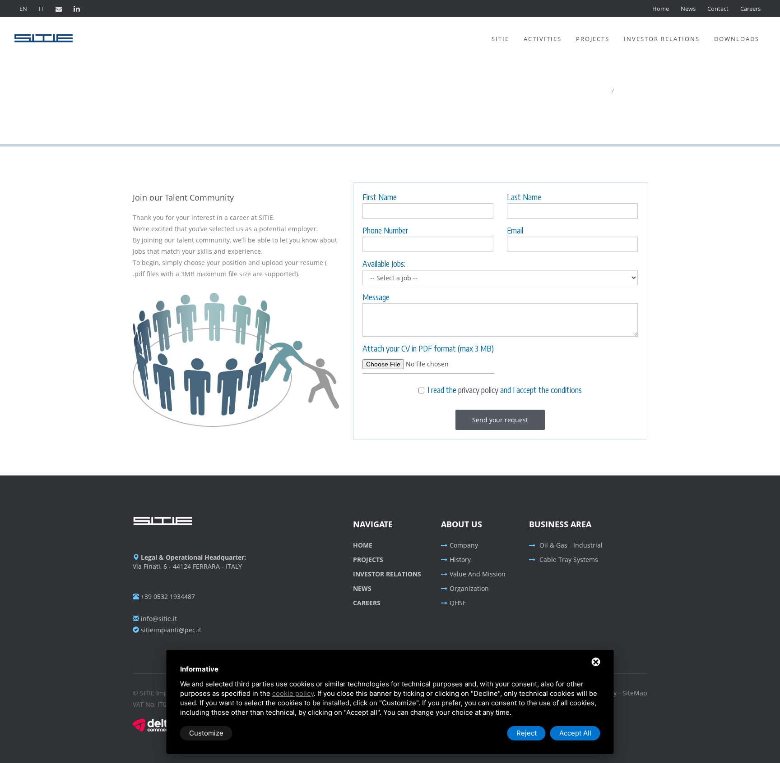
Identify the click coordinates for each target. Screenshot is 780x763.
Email (515, 230)
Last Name (524, 197)
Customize (206, 733)
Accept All (575, 733)
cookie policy (293, 693)
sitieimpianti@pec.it (170, 630)
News (688, 9)
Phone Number (385, 230)
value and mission (478, 574)
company (464, 545)
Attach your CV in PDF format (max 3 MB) (428, 348)
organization (469, 588)
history (460, 559)
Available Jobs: (383, 264)
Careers (750, 9)
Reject (526, 733)
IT (41, 9)
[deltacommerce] (153, 724)
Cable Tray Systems (568, 559)
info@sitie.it (158, 618)
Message (376, 297)
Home (660, 9)
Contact (718, 9)
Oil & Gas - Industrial (570, 545)
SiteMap (634, 693)
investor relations (387, 574)
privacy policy (478, 389)
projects (368, 559)
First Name (379, 197)
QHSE (458, 603)
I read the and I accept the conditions (504, 390)
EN (23, 9)
